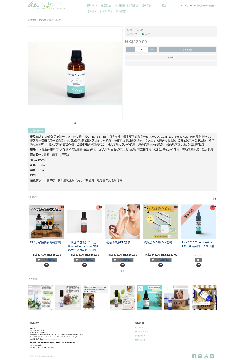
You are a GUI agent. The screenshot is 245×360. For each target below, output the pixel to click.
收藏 (172, 57)
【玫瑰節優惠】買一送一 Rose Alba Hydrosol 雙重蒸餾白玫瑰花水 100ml (83, 246)
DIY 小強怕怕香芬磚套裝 (45, 242)
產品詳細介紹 (36, 130)
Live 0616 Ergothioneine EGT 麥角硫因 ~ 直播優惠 (198, 244)
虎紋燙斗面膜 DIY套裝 (158, 242)
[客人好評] (40, 297)
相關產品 (32, 197)
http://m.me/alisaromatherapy (52, 339)
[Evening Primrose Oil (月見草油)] (75, 73)
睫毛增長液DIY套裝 (118, 242)
